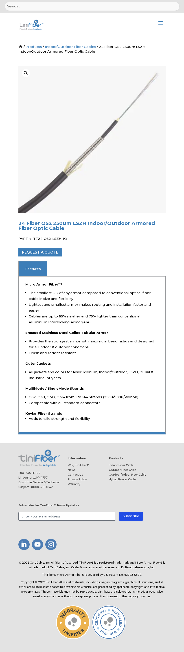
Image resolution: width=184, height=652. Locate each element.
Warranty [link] (74, 484)
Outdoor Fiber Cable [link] (122, 470)
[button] (26, 73)
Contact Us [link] (75, 474)
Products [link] (34, 47)
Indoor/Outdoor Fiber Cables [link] (70, 47)
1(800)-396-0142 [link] (41, 487)
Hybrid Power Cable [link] (122, 479)
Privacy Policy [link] (77, 479)
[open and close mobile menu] (160, 24)
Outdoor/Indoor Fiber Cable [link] (127, 474)
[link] (31, 24)
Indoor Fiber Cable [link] (121, 465)
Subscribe (131, 516)
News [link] (71, 470)
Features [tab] (33, 269)
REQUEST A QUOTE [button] (40, 252)
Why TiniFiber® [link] (78, 465)
